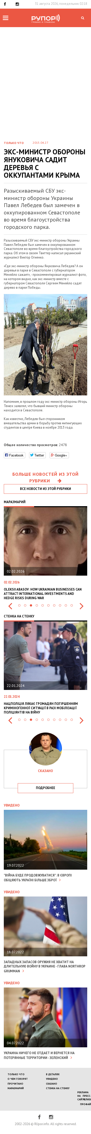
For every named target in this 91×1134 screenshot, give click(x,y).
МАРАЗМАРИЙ (16, 1088)
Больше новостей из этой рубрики (45, 477)
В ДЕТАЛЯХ (52, 1074)
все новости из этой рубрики (45, 489)
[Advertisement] (45, 75)
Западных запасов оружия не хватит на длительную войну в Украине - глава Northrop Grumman (44, 966)
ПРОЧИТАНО (15, 1083)
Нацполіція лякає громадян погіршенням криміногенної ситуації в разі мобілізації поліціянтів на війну (41, 708)
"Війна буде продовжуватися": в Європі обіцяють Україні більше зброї (38, 877)
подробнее (45, 788)
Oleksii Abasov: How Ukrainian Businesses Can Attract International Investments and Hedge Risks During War (43, 593)
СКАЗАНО (51, 1083)
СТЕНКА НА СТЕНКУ (58, 1088)
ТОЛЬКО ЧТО (16, 1074)
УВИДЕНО (52, 1079)
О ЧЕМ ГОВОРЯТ (18, 1079)
